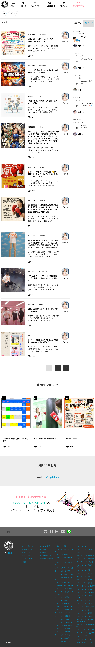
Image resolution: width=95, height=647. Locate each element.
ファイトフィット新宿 (62, 554)
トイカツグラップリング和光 (85, 607)
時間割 (24, 562)
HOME (10, 553)
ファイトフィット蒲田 (62, 638)
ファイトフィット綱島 (83, 570)
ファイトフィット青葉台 (84, 583)
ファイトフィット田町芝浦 (63, 589)
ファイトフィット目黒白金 (63, 625)
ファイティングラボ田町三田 (64, 585)
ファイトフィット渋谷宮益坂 (64, 574)
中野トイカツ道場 (60, 546)
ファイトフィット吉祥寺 (84, 546)
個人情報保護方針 (45, 555)
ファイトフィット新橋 (62, 597)
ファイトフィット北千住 (62, 641)
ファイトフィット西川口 (84, 589)
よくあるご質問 (45, 546)
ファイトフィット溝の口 (84, 579)
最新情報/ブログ (27, 549)
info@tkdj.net (52, 477)
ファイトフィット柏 (82, 610)
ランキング (89, 23)
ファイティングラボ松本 (84, 636)
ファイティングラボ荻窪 (62, 571)
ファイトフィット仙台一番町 (85, 630)
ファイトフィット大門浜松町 (85, 559)
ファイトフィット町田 (83, 552)
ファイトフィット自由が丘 (63, 600)
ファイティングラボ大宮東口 (85, 592)
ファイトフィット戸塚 (83, 576)
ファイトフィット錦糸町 (62, 616)
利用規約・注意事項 (46, 559)
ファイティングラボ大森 (62, 635)
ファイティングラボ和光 (84, 604)
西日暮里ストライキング (62, 613)
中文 (10, 14)
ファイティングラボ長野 (84, 639)
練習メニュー (26, 555)
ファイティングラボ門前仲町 (85, 555)
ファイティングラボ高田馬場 (64, 568)
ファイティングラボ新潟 (84, 616)
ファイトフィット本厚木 (84, 573)
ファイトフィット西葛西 (62, 632)
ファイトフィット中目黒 (62, 628)
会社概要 (43, 552)
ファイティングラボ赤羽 (62, 619)
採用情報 (43, 549)
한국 (17, 14)
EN (4, 14)
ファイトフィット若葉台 (84, 549)
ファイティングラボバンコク (85, 642)
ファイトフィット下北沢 (62, 582)
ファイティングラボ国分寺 (84, 562)
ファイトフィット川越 (83, 600)
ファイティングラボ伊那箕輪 (85, 633)
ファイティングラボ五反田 (63, 622)
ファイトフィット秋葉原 (62, 603)
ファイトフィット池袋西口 (63, 606)
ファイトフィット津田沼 (84, 613)
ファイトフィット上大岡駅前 (85, 586)
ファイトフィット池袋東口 (63, 609)
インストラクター (27, 559)
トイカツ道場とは (27, 546)
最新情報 (77, 23)
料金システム (26, 552)
